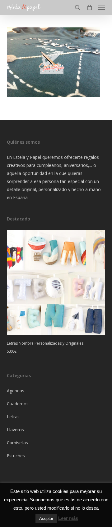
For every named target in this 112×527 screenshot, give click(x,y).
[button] (101, 7)
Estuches (16, 456)
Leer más (68, 518)
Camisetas (17, 443)
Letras (13, 417)
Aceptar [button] (46, 518)
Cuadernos (18, 404)
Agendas (15, 391)
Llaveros (15, 430)
